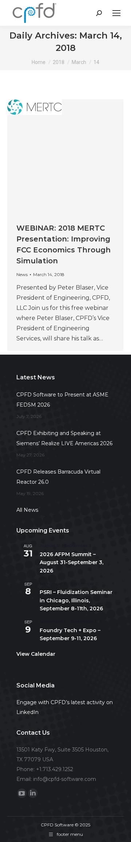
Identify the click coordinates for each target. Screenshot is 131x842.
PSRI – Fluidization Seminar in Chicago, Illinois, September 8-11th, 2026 (76, 600)
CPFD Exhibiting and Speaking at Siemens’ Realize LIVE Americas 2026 (64, 438)
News (22, 274)
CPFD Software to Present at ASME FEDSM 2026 (62, 399)
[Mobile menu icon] (116, 13)
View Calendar (35, 654)
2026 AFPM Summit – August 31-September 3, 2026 (71, 562)
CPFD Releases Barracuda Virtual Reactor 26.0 (58, 476)
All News (27, 510)
